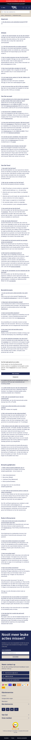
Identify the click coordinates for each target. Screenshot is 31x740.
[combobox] (15, 11)
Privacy (12, 738)
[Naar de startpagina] (14, 7)
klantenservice (9, 118)
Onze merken (7, 718)
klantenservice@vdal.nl (12, 106)
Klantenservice (7, 692)
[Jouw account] (26, 7)
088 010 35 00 (9, 676)
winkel (14, 142)
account (10, 113)
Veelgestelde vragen (7, 698)
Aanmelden (15, 657)
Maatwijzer (4, 701)
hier (4, 37)
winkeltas (5, 342)
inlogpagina (10, 124)
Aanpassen (15, 377)
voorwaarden (12, 281)
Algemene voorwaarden (22, 738)
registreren (5, 211)
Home (2, 15)
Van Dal (5, 715)
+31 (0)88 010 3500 (16, 104)
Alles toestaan (15, 373)
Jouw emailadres (6, 650)
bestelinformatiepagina (10, 298)
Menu (4, 7)
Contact (4, 695)
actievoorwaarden (15, 266)
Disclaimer (6, 738)
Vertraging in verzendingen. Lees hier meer (15, 1)
